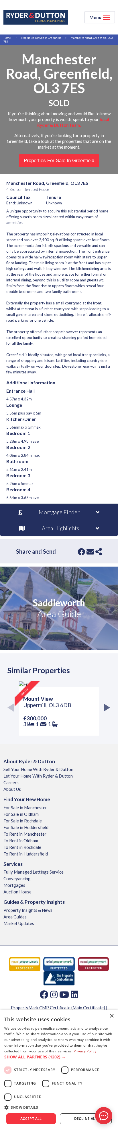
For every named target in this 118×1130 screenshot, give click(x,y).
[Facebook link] (44, 994)
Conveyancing (17, 878)
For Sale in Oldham (21, 814)
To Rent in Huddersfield (25, 853)
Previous (12, 708)
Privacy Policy (85, 1051)
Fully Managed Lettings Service (33, 871)
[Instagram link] (54, 994)
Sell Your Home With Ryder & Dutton (38, 769)
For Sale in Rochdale (22, 820)
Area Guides (15, 916)
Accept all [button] (31, 1118)
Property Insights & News (27, 910)
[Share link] (98, 551)
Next (106, 708)
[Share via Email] (90, 551)
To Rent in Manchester (24, 834)
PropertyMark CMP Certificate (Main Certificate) (58, 1007)
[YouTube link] (64, 994)
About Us (12, 789)
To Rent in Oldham (20, 840)
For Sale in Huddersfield (25, 827)
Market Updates (18, 923)
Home (7, 37)
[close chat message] (108, 1060)
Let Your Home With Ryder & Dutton (38, 775)
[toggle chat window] (103, 1115)
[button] (59, 1057)
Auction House (17, 891)
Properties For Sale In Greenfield (41, 37)
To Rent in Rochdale (22, 847)
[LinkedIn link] (74, 994)
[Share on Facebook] (81, 551)
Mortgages (14, 885)
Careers (11, 782)
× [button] (111, 1016)
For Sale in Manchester (25, 807)
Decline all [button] (85, 1118)
